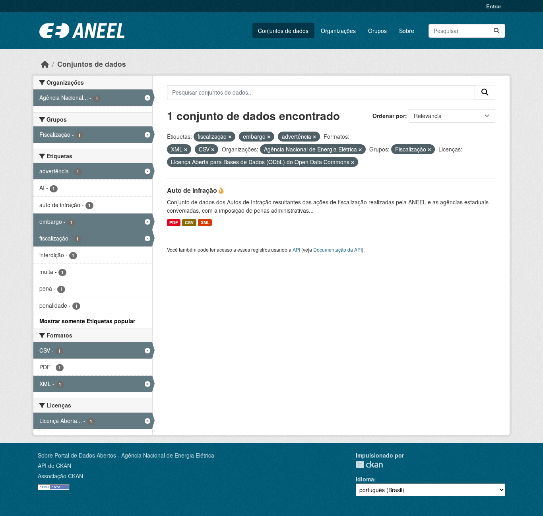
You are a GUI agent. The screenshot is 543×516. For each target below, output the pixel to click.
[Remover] (229, 137)
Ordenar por (388, 116)
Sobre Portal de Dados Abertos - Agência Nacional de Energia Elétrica (126, 455)
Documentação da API (337, 249)
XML (205, 222)
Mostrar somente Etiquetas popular (87, 321)
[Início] (45, 64)
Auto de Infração (193, 190)
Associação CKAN (60, 476)
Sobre (406, 31)
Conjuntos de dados (283, 31)
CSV (189, 222)
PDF (173, 222)
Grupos (377, 31)
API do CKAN (54, 465)
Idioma (365, 479)
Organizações (338, 31)
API (296, 249)
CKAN (369, 464)
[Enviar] (496, 31)
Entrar (493, 6)
